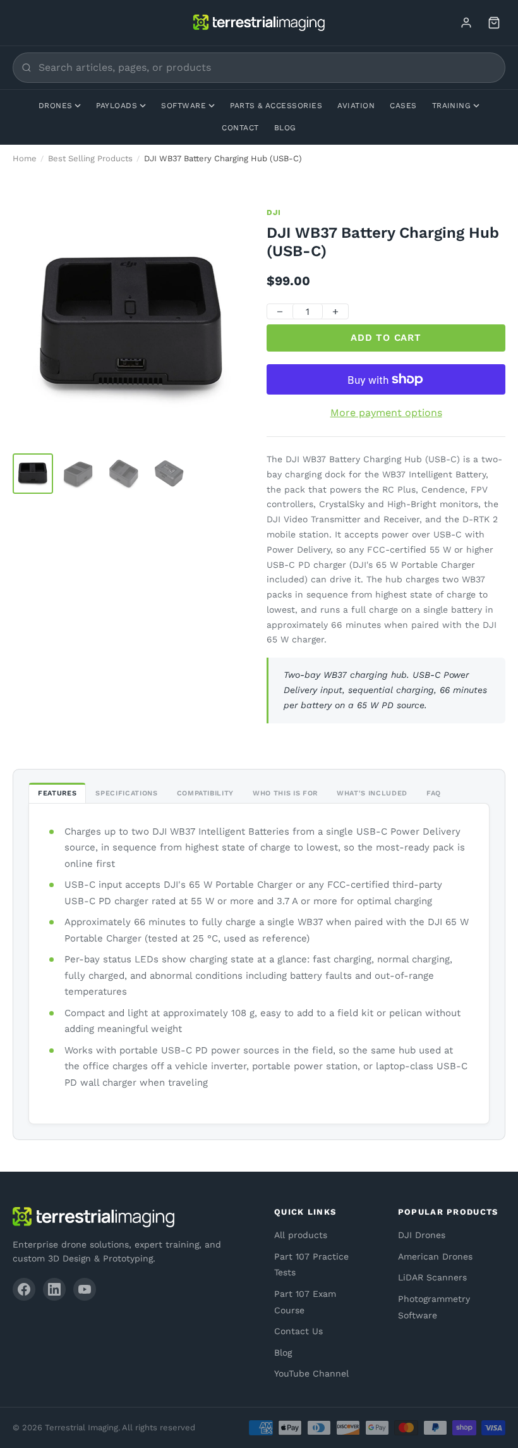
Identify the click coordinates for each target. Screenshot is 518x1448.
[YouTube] (84, 1289)
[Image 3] (124, 473)
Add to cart (386, 337)
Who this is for (285, 793)
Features (57, 793)
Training (451, 105)
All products (300, 1235)
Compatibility (205, 793)
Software (183, 105)
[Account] (466, 22)
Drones (56, 105)
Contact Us (298, 1331)
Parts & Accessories (276, 105)
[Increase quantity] (335, 311)
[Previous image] (32, 326)
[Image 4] (169, 473)
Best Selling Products (90, 158)
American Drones (435, 1256)
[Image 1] (33, 473)
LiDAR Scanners (432, 1277)
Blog (285, 127)
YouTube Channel (311, 1373)
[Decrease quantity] (279, 311)
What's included (372, 793)
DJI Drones (421, 1235)
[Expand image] (232, 225)
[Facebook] (24, 1289)
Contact (240, 127)
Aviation (356, 105)
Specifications (126, 793)
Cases (403, 105)
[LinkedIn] (54, 1289)
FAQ (433, 793)
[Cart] (494, 22)
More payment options (386, 413)
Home (25, 158)
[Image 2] (78, 473)
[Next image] (231, 326)
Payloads (116, 105)
